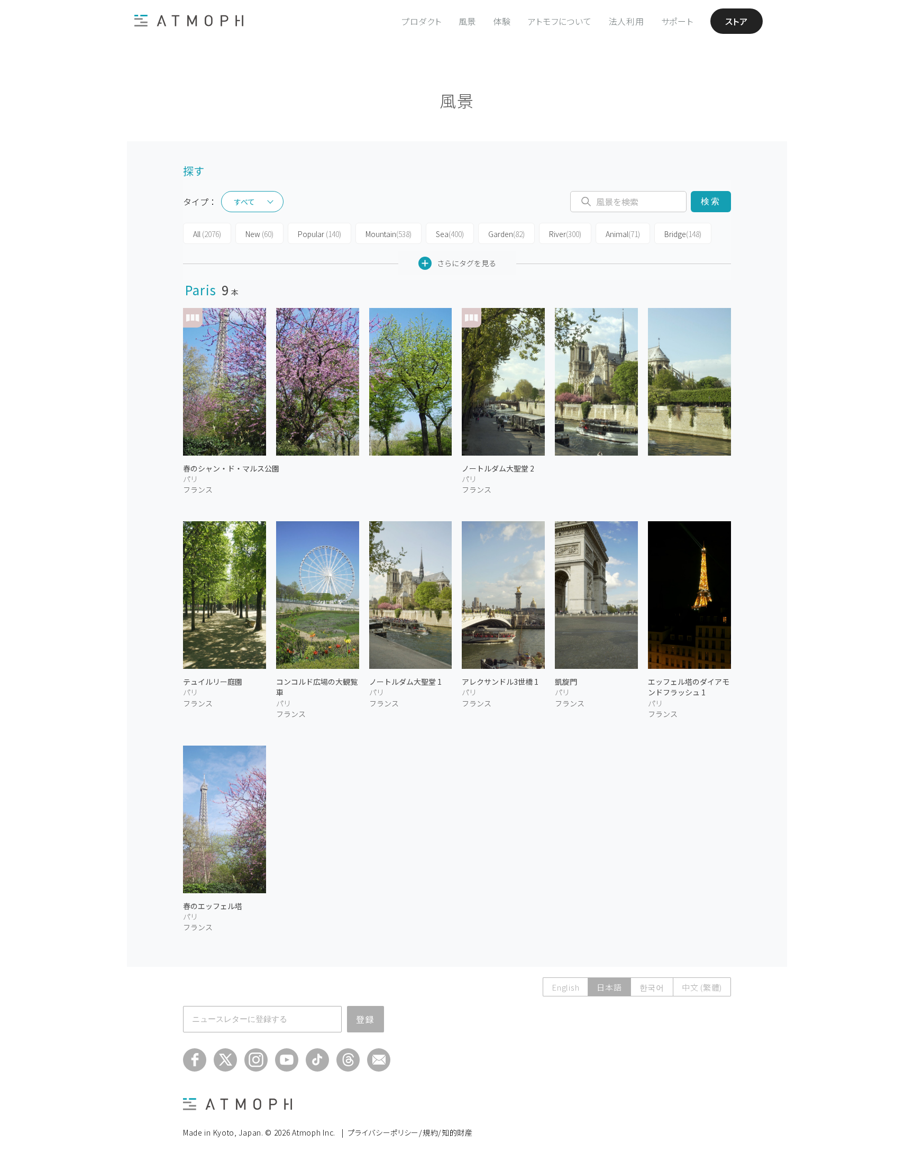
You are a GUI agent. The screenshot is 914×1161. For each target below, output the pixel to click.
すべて (244, 201)
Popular (319, 234)
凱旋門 (566, 681)
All (207, 234)
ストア (736, 21)
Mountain (388, 234)
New (259, 234)
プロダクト (421, 21)
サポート (677, 21)
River (565, 234)
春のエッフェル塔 (212, 906)
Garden (506, 234)
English (565, 987)
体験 (502, 21)
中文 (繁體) (702, 987)
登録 (365, 1019)
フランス (198, 489)
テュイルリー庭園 (212, 681)
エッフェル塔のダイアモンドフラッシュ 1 (688, 686)
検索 (710, 201)
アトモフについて (560, 21)
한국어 (651, 987)
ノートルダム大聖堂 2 (498, 468)
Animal (623, 234)
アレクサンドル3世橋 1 (500, 681)
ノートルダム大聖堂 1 (405, 681)
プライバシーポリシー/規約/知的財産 (410, 1132)
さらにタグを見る (466, 263)
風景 (468, 21)
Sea (450, 234)
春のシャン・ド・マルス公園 (231, 468)
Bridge (682, 234)
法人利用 (626, 21)
